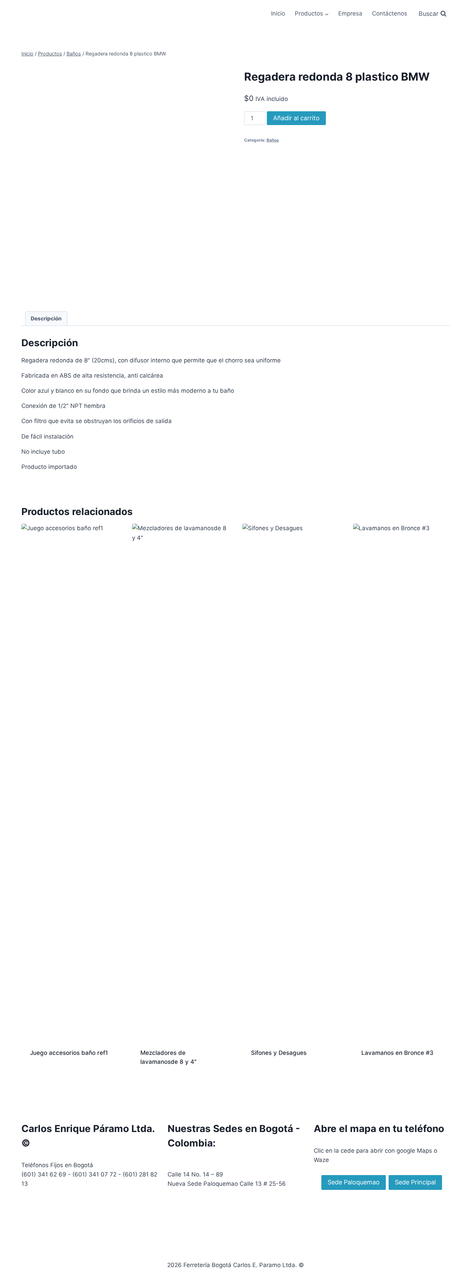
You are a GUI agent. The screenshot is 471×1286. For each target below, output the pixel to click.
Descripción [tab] (46, 318)
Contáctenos (389, 13)
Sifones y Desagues (279, 1052)
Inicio (278, 13)
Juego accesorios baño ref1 (69, 1052)
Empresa (350, 13)
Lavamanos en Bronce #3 (397, 1052)
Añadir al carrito (296, 118)
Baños (273, 140)
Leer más (42, 1075)
